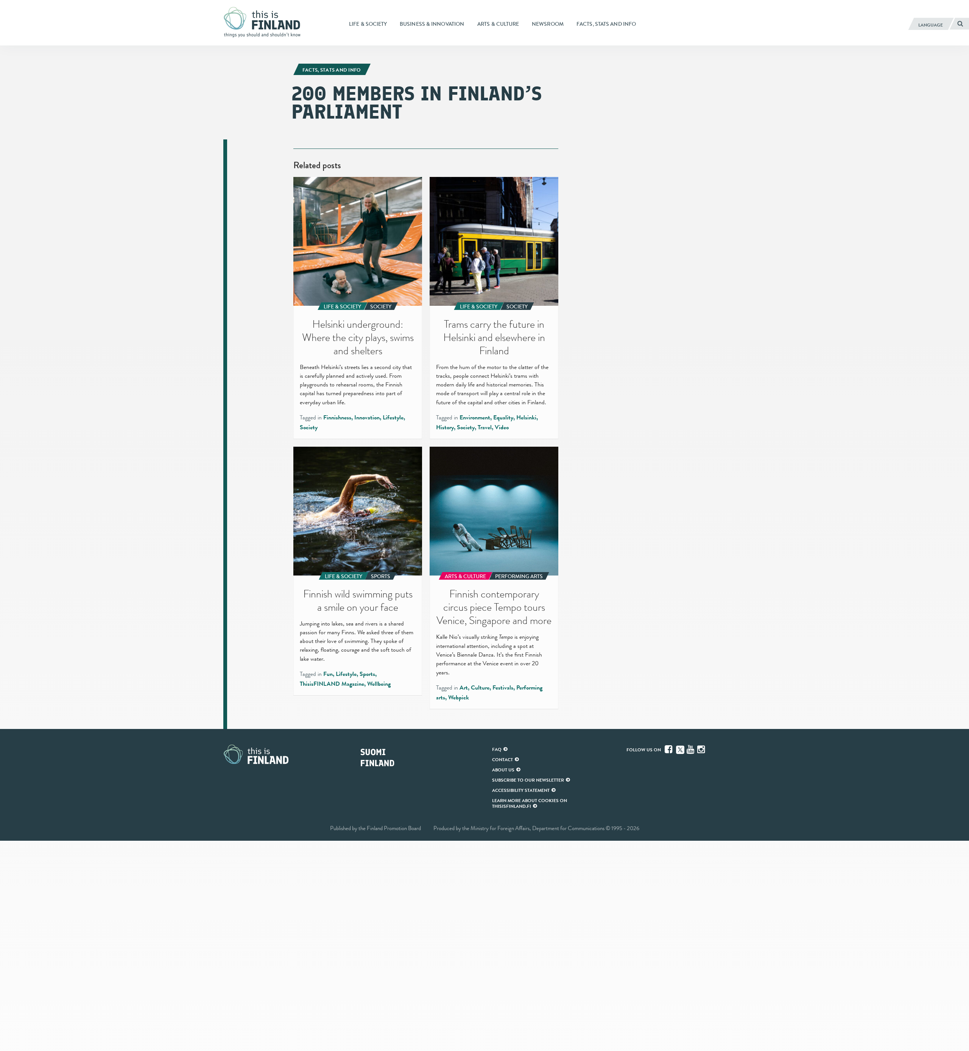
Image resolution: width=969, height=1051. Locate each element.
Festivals (502, 687)
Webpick (458, 697)
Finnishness (337, 417)
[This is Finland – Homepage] (265, 22)
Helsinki (526, 417)
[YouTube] (691, 749)
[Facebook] (669, 749)
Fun (328, 674)
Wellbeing (379, 683)
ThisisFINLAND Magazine (332, 683)
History (445, 427)
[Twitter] (680, 749)
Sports (367, 674)
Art (464, 687)
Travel (485, 427)
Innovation (367, 417)
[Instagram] (701, 749)
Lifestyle (393, 417)
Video (502, 427)
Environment (475, 417)
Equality (503, 417)
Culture (480, 687)
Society (309, 427)
